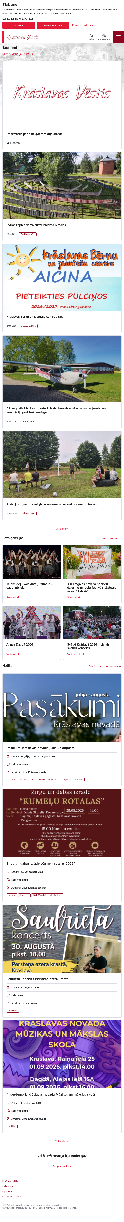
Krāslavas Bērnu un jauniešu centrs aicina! (35, 317)
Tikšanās (79, 779)
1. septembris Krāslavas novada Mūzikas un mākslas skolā (51, 1094)
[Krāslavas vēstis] (22, 37)
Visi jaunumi (62, 528)
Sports (67, 779)
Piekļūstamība (8, 1186)
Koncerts (24, 895)
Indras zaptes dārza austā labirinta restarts (36, 225)
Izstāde (23, 779)
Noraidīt (18, 25)
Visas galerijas (110, 538)
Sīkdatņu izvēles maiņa (12, 1196)
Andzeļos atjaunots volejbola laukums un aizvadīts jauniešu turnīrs (52, 504)
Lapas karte (7, 1191)
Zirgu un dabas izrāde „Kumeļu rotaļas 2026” (41, 863)
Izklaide (12, 779)
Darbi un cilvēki (28, 234)
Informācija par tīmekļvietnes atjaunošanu (35, 134)
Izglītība (12, 1126)
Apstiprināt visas (53, 25)
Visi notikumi (62, 1141)
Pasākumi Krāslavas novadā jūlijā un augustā (41, 748)
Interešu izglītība (28, 326)
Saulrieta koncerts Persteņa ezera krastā (37, 979)
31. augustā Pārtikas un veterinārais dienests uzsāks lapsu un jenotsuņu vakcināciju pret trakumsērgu (56, 410)
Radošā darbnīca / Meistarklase (45, 779)
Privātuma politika (10, 1181)
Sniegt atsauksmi (62, 1166)
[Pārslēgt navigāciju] (118, 37)
